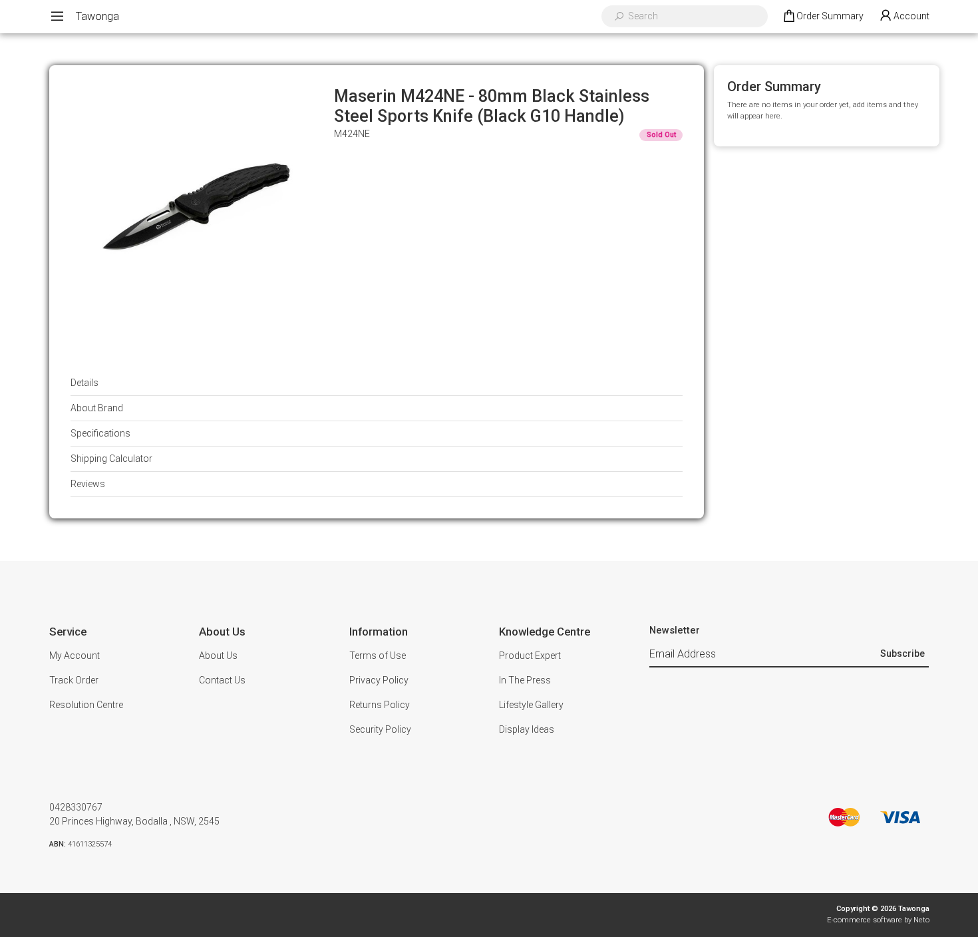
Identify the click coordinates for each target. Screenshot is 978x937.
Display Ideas (526, 729)
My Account (74, 655)
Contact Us (222, 680)
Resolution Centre (86, 704)
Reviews (88, 483)
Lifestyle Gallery (531, 704)
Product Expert (530, 655)
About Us (218, 655)
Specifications (100, 433)
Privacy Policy (378, 680)
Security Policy (380, 729)
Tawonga (97, 16)
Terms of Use (377, 655)
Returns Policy (379, 704)
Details (84, 382)
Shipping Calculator (111, 458)
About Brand (97, 408)
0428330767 (75, 807)
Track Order (73, 680)
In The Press (525, 680)
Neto (921, 920)
